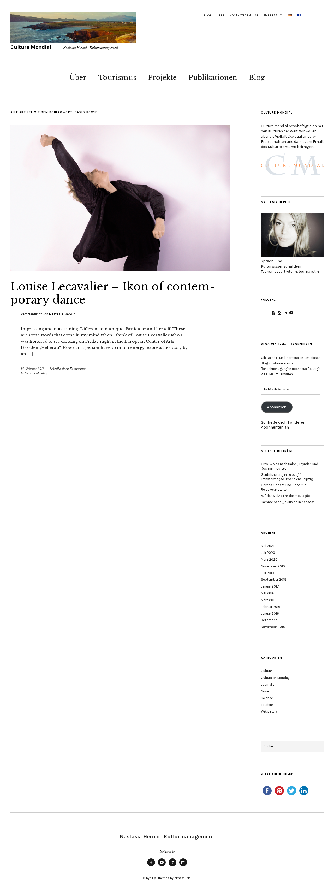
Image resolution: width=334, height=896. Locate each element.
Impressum (273, 15)
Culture (266, 671)
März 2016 (268, 600)
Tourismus (117, 77)
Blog (207, 15)
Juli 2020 (268, 553)
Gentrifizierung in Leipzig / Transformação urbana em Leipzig (287, 477)
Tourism (267, 705)
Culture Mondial (30, 47)
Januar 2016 (270, 613)
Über (221, 15)
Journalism (269, 684)
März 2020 (269, 559)
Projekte (162, 77)
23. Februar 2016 (32, 369)
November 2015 (273, 627)
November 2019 (273, 566)
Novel (265, 691)
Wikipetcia (269, 711)
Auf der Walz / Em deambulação (285, 496)
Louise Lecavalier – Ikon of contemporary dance (112, 293)
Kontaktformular (244, 15)
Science (267, 698)
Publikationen (212, 77)
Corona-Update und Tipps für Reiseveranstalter (283, 487)
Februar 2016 (270, 607)
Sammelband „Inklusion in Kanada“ (287, 502)
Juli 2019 (267, 573)
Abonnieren (276, 407)
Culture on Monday (34, 373)
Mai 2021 (267, 546)
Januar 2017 (270, 586)
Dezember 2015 (273, 620)
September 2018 (274, 579)
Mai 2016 (267, 593)
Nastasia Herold (62, 314)
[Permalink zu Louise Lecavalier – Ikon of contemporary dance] (120, 269)
